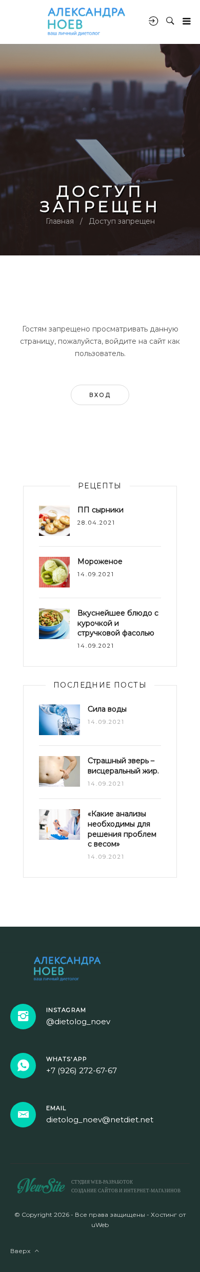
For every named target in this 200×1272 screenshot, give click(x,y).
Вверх (22, 1251)
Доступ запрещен (122, 221)
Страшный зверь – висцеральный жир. (123, 765)
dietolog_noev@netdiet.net (99, 1119)
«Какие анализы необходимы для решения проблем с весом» (122, 829)
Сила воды (107, 709)
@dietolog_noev (78, 1021)
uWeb (100, 1225)
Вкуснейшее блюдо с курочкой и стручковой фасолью (117, 623)
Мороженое (100, 561)
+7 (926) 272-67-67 (81, 1070)
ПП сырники (100, 509)
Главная (60, 221)
